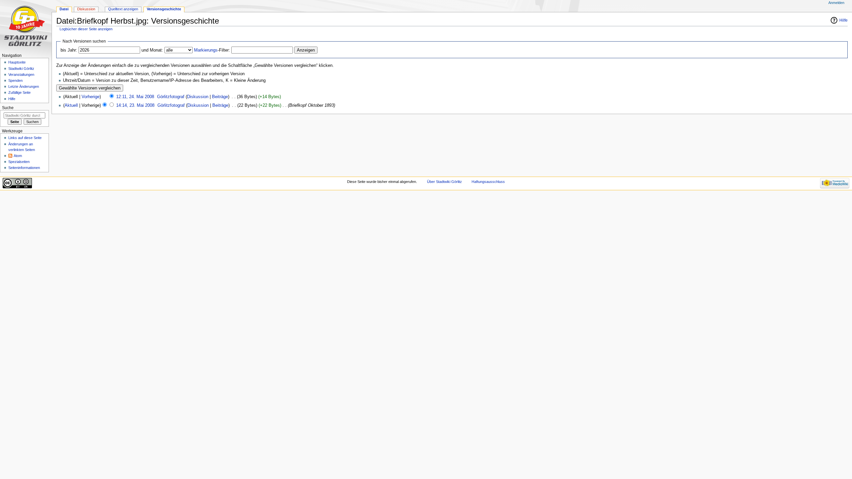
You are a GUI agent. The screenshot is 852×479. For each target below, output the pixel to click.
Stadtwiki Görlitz (21, 69)
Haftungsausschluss (488, 182)
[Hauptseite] (26, 26)
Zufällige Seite (19, 92)
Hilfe (843, 20)
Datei (64, 9)
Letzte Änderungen (23, 86)
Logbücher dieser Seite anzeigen (86, 29)
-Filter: (212, 50)
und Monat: (152, 50)
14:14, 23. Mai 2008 (135, 105)
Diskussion (197, 96)
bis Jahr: (69, 50)
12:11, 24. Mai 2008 (135, 96)
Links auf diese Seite (25, 138)
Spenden (15, 80)
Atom (18, 156)
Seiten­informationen (24, 168)
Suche (8, 108)
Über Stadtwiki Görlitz (444, 182)
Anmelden (836, 3)
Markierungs (206, 50)
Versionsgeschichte (164, 9)
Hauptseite (17, 62)
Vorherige (91, 96)
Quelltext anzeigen (123, 9)
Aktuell (71, 105)
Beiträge (220, 96)
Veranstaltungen (21, 75)
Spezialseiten (19, 162)
